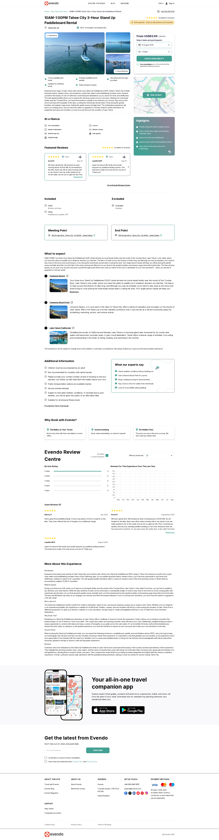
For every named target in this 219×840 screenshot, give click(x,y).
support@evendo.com (132, 789)
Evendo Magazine (51, 793)
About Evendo (76, 784)
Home (46, 11)
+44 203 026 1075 (131, 784)
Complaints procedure (52, 813)
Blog (113, 3)
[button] (128, 167)
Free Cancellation (146, 64)
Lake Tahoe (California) (60, 328)
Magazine (125, 3)
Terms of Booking (104, 825)
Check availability (154, 58)
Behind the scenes (78, 789)
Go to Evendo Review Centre (118, 185)
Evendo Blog (49, 789)
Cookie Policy (77, 762)
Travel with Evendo (51, 784)
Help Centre (49, 809)
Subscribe (98, 750)
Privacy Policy (92, 762)
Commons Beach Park (59, 302)
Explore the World (96, 3)
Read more (78, 177)
